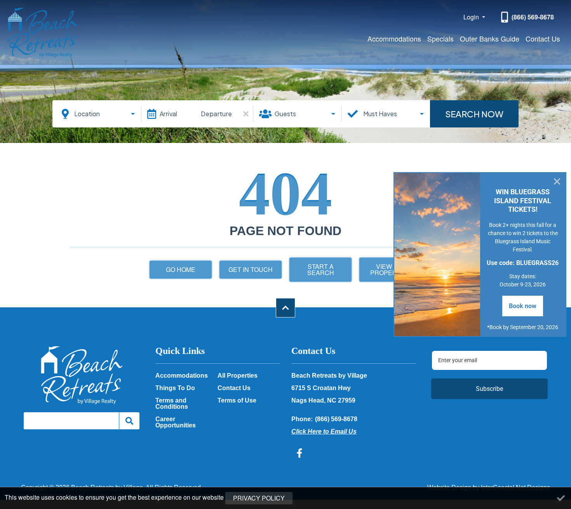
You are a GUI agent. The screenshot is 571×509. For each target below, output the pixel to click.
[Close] (557, 181)
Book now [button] (522, 306)
